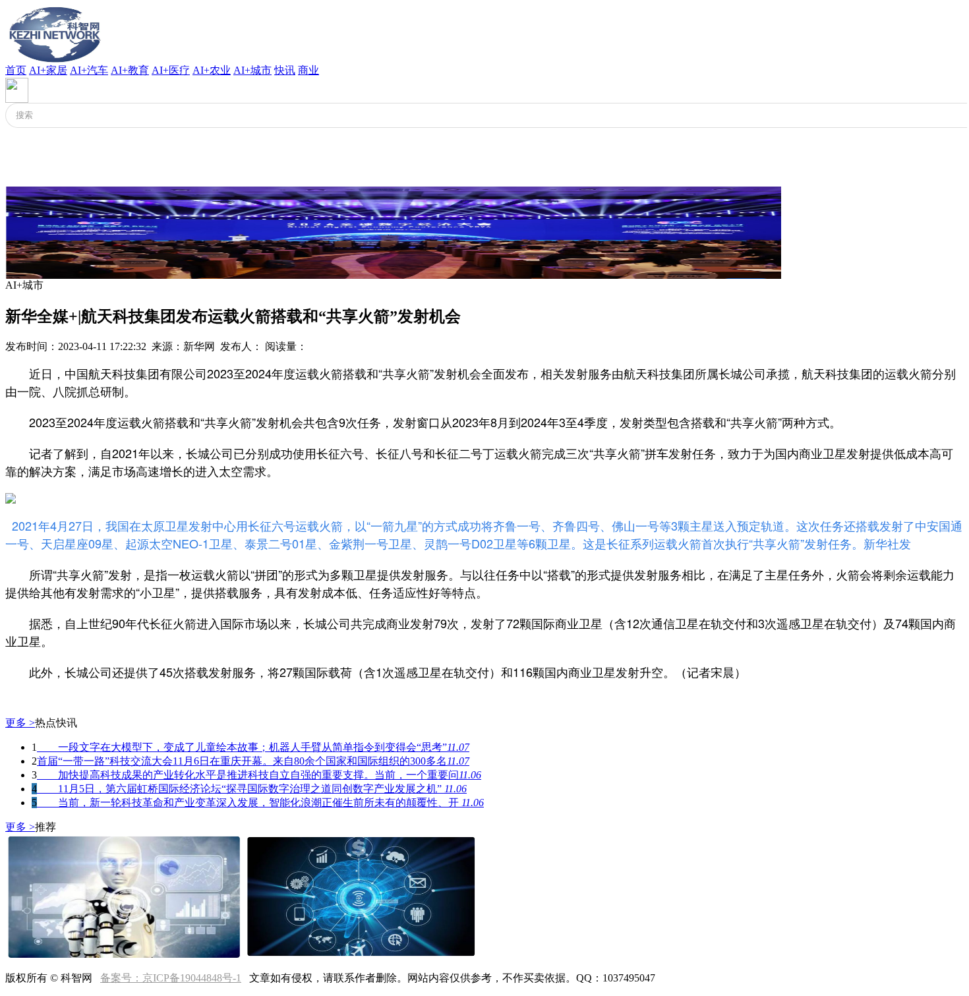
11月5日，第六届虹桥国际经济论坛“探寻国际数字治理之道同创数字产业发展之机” (252, 788)
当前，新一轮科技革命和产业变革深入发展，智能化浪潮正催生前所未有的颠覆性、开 (260, 802)
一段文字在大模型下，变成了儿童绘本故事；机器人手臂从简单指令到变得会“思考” (253, 747)
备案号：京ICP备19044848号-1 (170, 977)
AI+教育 (130, 70)
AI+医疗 (171, 70)
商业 (308, 70)
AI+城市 (252, 70)
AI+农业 (211, 70)
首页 (15, 70)
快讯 (284, 70)
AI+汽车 (89, 70)
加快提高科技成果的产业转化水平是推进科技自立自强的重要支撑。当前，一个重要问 (259, 774)
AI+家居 (48, 70)
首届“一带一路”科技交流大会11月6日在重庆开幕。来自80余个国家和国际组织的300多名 (253, 761)
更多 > (20, 722)
